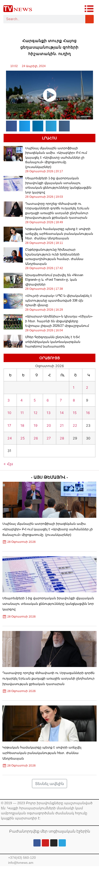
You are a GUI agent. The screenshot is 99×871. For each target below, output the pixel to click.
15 (75, 413)
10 (9, 413)
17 (9, 425)
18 (22, 425)
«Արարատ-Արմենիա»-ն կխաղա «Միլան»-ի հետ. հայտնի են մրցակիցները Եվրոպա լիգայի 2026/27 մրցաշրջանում (59, 321)
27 (49, 438)
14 (62, 413)
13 (48, 413)
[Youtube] (45, 842)
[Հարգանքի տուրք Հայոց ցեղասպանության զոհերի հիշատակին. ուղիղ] (49, 95)
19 (35, 425)
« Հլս (8, 463)
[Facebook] (37, 842)
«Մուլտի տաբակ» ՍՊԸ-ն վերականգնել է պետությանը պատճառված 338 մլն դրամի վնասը (58, 300)
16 (88, 413)
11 (22, 413)
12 (35, 413)
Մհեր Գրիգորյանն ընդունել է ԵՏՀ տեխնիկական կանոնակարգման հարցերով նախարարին (52, 341)
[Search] (89, 19)
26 (36, 438)
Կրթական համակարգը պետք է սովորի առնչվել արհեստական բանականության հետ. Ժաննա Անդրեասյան (59, 233)
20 (49, 425)
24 (9, 438)
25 (22, 438)
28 (62, 438)
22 (75, 425)
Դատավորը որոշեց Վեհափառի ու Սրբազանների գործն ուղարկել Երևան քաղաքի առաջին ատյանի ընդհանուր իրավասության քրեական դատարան (48, 678)
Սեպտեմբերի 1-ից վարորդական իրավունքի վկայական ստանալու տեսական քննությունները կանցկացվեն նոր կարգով (48, 603)
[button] (11, 126)
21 (62, 425)
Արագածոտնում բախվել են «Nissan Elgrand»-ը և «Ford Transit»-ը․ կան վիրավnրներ (54, 279)
